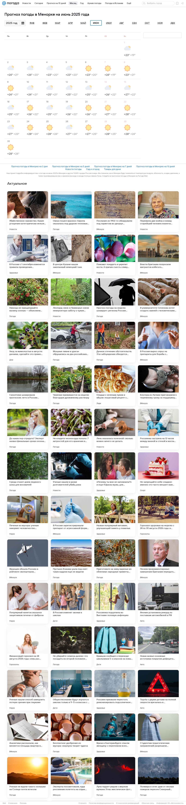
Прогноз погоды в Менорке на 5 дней (71, 166)
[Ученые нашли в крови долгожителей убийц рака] (71, 472)
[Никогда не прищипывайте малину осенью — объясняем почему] (27, 298)
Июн (96, 23)
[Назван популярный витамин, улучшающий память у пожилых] (114, 516)
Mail (4, 803)
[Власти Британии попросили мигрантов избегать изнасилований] (158, 255)
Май (83, 23)
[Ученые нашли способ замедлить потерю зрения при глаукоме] (27, 690)
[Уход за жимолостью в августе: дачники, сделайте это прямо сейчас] (27, 342)
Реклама (23, 803)
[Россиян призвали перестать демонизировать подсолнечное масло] (114, 690)
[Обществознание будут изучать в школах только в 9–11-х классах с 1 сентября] (71, 690)
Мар (57, 23)
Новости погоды (73, 169)
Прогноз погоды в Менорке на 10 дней (155, 166)
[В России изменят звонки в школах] (71, 603)
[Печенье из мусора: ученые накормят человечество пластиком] (27, 516)
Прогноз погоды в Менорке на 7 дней (113, 166)
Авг (121, 23)
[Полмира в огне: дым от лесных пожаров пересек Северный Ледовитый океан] (158, 777)
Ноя (160, 23)
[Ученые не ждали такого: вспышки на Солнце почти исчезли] (27, 777)
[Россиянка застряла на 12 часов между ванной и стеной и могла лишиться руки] (158, 429)
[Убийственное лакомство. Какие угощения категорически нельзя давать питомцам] (27, 211)
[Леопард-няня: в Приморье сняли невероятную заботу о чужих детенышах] (71, 298)
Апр (70, 23)
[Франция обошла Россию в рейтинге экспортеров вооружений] (27, 559)
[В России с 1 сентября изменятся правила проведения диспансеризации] (27, 255)
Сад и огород (92, 169)
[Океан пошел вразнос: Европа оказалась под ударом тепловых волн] (71, 211)
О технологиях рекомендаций (127, 803)
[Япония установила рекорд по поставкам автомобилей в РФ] (158, 603)
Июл (109, 23)
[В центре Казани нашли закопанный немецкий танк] (71, 255)
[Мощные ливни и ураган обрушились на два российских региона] (71, 342)
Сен (134, 23)
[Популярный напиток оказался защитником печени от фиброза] (27, 603)
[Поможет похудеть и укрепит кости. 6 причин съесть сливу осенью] (114, 255)
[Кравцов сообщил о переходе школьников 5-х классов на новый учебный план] (114, 646)
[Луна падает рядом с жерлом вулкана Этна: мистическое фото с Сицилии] (114, 777)
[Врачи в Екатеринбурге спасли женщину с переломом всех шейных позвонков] (114, 733)
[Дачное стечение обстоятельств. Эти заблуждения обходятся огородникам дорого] (114, 342)
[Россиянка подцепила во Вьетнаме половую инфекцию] (114, 603)
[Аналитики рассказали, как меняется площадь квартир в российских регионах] (27, 733)
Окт (147, 23)
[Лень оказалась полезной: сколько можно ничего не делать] (114, 429)
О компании (12, 803)
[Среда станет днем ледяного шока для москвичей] (27, 472)
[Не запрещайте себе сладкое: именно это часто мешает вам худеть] (158, 472)
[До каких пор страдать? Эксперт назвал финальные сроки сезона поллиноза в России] (27, 429)
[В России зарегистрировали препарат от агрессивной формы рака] (71, 516)
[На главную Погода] (12, 3)
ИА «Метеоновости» (176, 803)
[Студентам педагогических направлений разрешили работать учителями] (158, 733)
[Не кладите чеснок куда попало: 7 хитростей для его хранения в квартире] (71, 429)
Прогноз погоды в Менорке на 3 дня (29, 166)
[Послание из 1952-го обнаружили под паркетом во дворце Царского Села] (114, 211)
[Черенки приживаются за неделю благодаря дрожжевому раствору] (71, 385)
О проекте (82, 803)
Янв (32, 23)
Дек (173, 23)
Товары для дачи (112, 169)
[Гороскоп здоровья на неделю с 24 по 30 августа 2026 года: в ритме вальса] (158, 516)
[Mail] (4, 3)
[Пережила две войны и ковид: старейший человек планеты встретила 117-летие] (158, 211)
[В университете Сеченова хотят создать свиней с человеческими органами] (158, 298)
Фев (44, 23)
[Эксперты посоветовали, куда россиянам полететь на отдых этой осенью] (71, 777)
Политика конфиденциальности (101, 803)
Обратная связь (148, 803)
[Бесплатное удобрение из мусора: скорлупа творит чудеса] (71, 733)
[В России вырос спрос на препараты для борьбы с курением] (158, 342)
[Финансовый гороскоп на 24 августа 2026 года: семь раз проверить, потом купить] (27, 646)
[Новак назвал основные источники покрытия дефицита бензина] (158, 646)
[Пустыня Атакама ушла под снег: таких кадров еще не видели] (71, 559)
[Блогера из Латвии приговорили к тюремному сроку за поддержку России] (158, 385)
